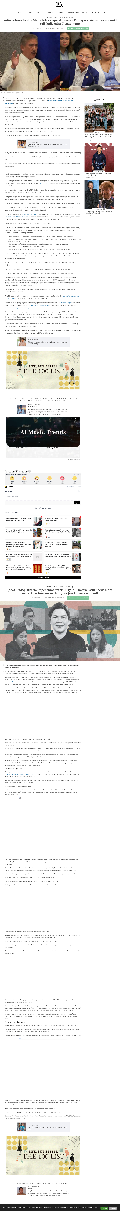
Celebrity (49, 12)
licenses (8, 308)
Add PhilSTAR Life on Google (76, 28)
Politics (68, 17)
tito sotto (48, 398)
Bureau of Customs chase (40, 305)
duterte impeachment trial (58, 1183)
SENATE (38, 398)
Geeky (61, 12)
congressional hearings (22, 308)
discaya (62, 401)
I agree (104, 1208)
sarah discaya (37, 401)
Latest (61, 17)
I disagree (113, 1208)
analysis (25, 1183)
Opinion (61, 587)
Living (30, 12)
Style (20, 12)
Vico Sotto (43, 183)
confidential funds (11, 682)
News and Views (73, 12)
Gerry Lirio (37, 598)
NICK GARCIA (38, 28)
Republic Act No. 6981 (28, 214)
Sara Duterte (42, 1183)
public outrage (66, 303)
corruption (19, 398)
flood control (61, 398)
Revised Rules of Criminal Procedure (17, 217)
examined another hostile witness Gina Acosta (19, 774)
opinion (32, 1183)
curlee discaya (51, 401)
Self (39, 12)
